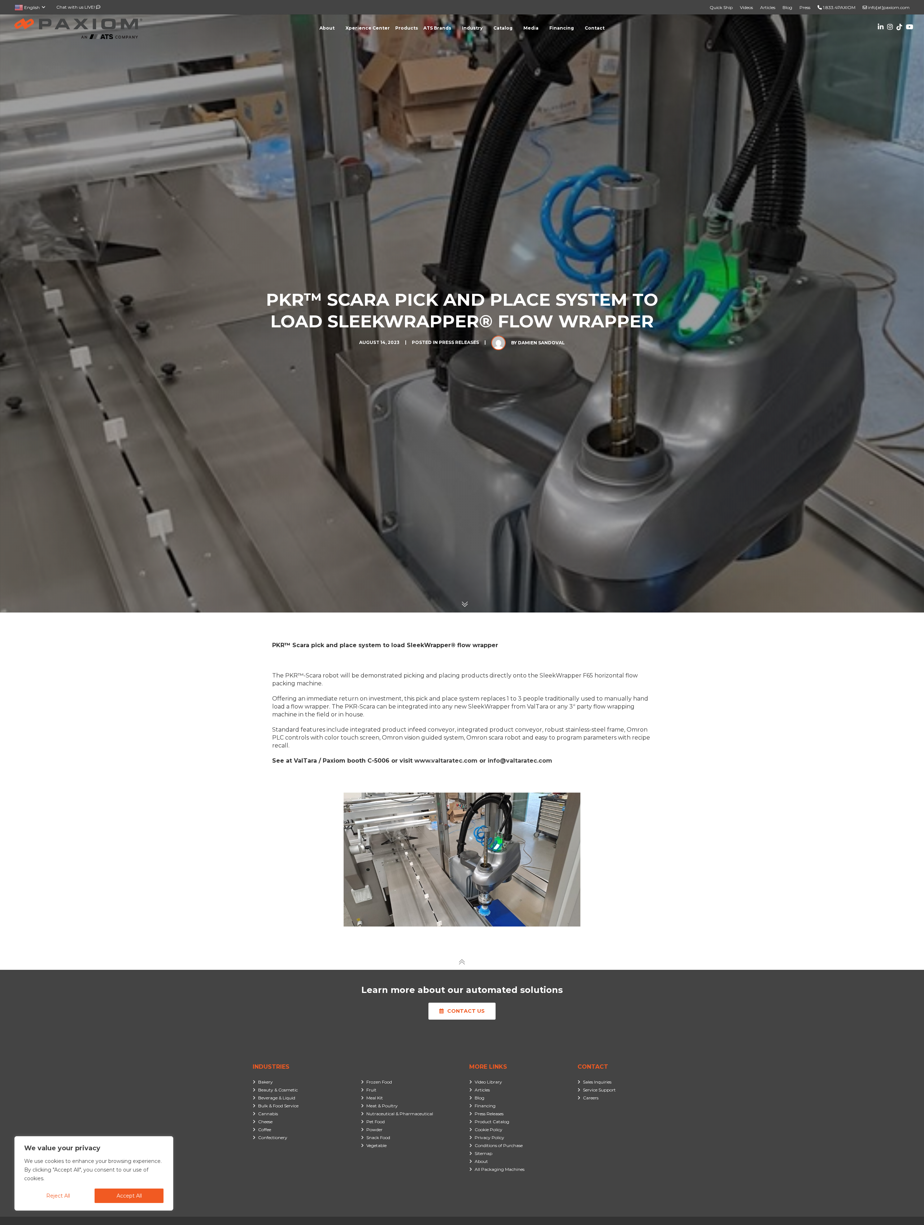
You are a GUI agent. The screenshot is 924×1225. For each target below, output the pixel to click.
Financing (485, 1105)
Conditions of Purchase (499, 1145)
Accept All (129, 1196)
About (481, 1161)
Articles (767, 7)
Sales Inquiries (597, 1082)
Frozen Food (379, 1082)
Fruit (371, 1090)
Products (406, 28)
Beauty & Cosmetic (278, 1090)
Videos (746, 7)
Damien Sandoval (541, 342)
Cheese (265, 1121)
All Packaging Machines (499, 1169)
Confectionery (272, 1137)
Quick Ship (721, 7)
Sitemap (483, 1153)
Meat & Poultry (382, 1105)
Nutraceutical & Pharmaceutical (399, 1113)
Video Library (488, 1082)
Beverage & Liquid (276, 1097)
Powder (374, 1129)
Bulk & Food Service (278, 1105)
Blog (787, 7)
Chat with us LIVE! (76, 7)
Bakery (265, 1082)
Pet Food (375, 1121)
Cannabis (268, 1113)
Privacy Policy (489, 1137)
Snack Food (378, 1137)
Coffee (264, 1129)
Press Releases (459, 342)
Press (804, 7)
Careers (590, 1097)
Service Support (599, 1090)
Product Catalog (492, 1121)
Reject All (58, 1196)
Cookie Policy (488, 1129)
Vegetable (376, 1145)
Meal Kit (374, 1097)
